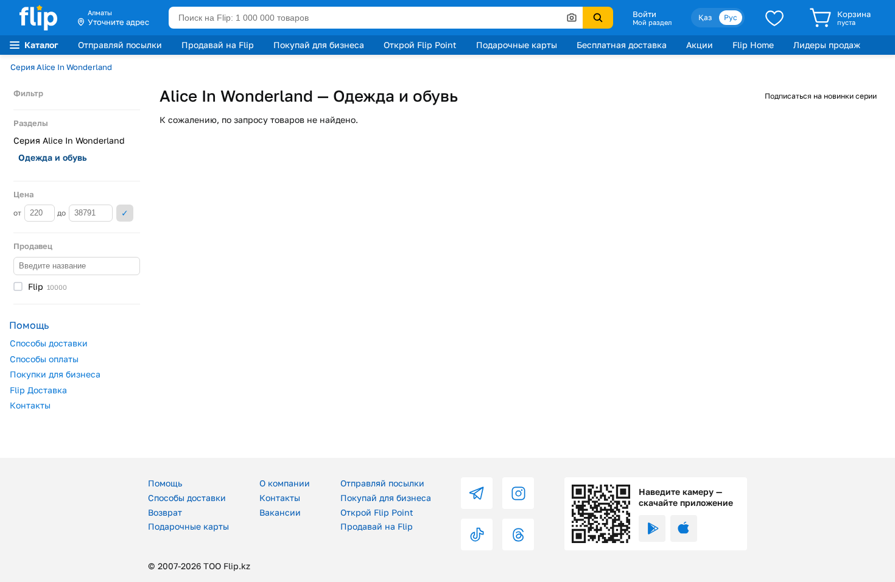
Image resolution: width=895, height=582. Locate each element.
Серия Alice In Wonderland (61, 67)
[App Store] (683, 528)
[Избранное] (774, 17)
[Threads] (518, 534)
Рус (730, 17)
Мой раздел (652, 22)
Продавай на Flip (217, 45)
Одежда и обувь (52, 157)
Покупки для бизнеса (55, 374)
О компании (284, 483)
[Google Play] (652, 528)
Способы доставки (49, 343)
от (18, 212)
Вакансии (280, 512)
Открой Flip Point (420, 45)
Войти (644, 14)
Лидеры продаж (826, 45)
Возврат (165, 512)
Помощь (165, 483)
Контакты (30, 405)
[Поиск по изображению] (571, 17)
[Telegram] (477, 493)
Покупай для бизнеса (318, 45)
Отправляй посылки (120, 45)
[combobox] (376, 18)
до (62, 212)
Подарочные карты (516, 45)
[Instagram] (518, 493)
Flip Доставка (38, 390)
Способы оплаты (44, 359)
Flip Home (753, 45)
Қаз (705, 17)
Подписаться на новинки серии (821, 95)
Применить (124, 213)
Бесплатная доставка (622, 45)
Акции (699, 45)
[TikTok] (477, 534)
